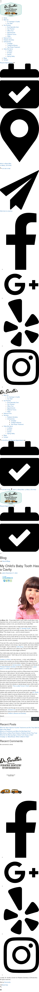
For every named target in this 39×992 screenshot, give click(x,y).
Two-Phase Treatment (13, 47)
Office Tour (10, 31)
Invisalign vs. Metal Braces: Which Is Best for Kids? (14, 737)
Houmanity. (7, 982)
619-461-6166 (6, 168)
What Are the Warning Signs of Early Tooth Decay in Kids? (16, 735)
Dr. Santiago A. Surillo (13, 21)
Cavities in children (5, 659)
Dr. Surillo (35, 692)
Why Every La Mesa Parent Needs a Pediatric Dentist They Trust (18, 733)
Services (6, 415)
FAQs (8, 36)
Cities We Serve (8, 49)
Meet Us (6, 20)
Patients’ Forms (11, 34)
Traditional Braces (12, 45)
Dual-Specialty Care (13, 27)
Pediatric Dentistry (9, 40)
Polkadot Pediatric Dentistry (8, 667)
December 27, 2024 (12, 573)
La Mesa (9, 51)
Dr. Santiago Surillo (25, 628)
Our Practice (7, 25)
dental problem (17, 665)
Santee (9, 54)
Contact (6, 60)
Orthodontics (7, 42)
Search (2, 716)
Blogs (5, 58)
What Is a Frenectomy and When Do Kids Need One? (15, 731)
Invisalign (10, 43)
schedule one (11, 710)
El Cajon (9, 52)
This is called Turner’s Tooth (21, 686)
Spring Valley (11, 56)
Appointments (11, 32)
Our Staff (9, 23)
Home (5, 18)
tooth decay (20, 647)
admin (4, 573)
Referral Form (8, 38)
